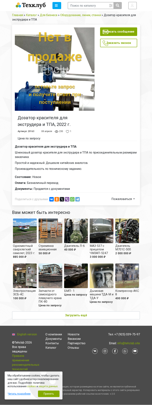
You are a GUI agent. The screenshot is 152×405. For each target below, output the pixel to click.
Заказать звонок (118, 43)
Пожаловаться (122, 199)
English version (27, 334)
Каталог (50, 347)
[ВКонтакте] (51, 199)
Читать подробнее (19, 393)
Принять (49, 393)
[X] (62, 199)
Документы (53, 339)
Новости (73, 334)
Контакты (52, 343)
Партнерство (76, 343)
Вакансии (74, 339)
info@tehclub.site (128, 343)
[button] (56, 5)
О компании (53, 334)
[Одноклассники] (56, 199)
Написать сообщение (118, 31)
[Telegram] (77, 199)
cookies (31, 386)
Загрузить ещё (76, 315)
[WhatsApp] (72, 199)
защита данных (48, 386)
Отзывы (73, 347)
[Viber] (67, 199)
